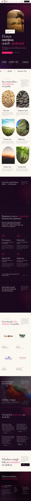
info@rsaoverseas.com (26, 493)
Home (15, 487)
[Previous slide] (28, 202)
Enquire (26, 1)
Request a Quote (16, 52)
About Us (15, 488)
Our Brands (16, 490)
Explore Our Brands (6, 52)
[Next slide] (28, 204)
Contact (15, 491)
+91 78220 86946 (22, 1)
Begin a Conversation (24, 464)
